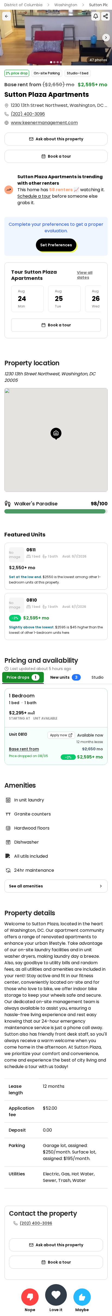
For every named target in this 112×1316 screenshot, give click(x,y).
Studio (98, 677)
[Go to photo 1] (51, 62)
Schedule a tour (34, 196)
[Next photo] (98, 37)
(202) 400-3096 (28, 114)
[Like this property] (82, 1297)
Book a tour (59, 156)
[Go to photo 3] (58, 62)
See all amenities (26, 886)
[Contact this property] (56, 1295)
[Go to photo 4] (61, 62)
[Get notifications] (95, 16)
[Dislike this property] (30, 1297)
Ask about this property (59, 139)
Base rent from (24, 749)
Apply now (58, 735)
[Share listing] (105, 16)
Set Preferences (56, 245)
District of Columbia (23, 5)
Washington (65, 5)
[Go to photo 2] (54, 62)
